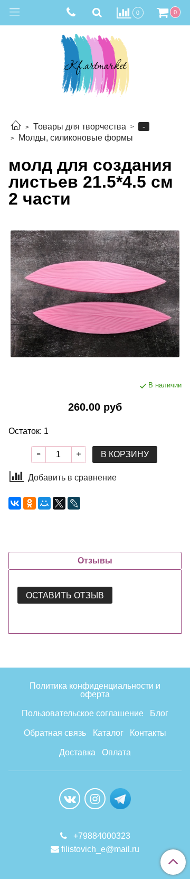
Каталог (108, 732)
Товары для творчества (79, 126)
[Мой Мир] (44, 503)
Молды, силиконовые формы (75, 137)
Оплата (116, 752)
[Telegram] (120, 798)
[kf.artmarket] (95, 63)
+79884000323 (100, 835)
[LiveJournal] (74, 503)
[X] (59, 503)
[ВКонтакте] (14, 503)
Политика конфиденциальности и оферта (95, 690)
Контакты (148, 732)
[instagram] (95, 798)
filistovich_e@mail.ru (100, 849)
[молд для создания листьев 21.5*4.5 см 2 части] (95, 293)
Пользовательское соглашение (83, 713)
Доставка (77, 752)
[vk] (69, 798)
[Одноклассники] (29, 503)
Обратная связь (55, 732)
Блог (159, 713)
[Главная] (16, 126)
